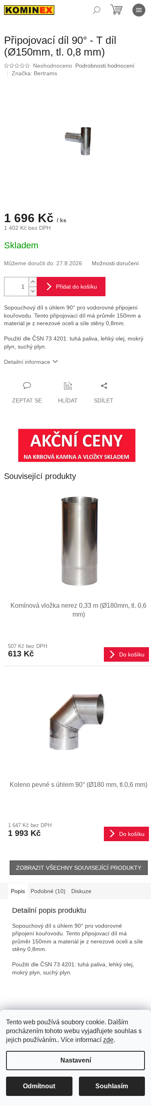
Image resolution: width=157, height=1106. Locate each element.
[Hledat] (97, 10)
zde (108, 1039)
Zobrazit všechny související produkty (78, 868)
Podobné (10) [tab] (48, 891)
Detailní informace (27, 362)
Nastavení (75, 1060)
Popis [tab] (18, 891)
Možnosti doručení (115, 263)
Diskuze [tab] (81, 891)
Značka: (34, 73)
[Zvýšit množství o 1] (33, 282)
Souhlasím (111, 1086)
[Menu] (139, 10)
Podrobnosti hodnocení (104, 65)
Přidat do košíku (76, 286)
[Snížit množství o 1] (33, 291)
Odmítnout (39, 1086)
